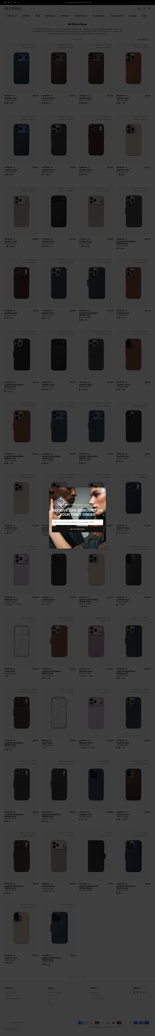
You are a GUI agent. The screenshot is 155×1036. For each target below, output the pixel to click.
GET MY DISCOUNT (77, 529)
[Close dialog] (103, 490)
